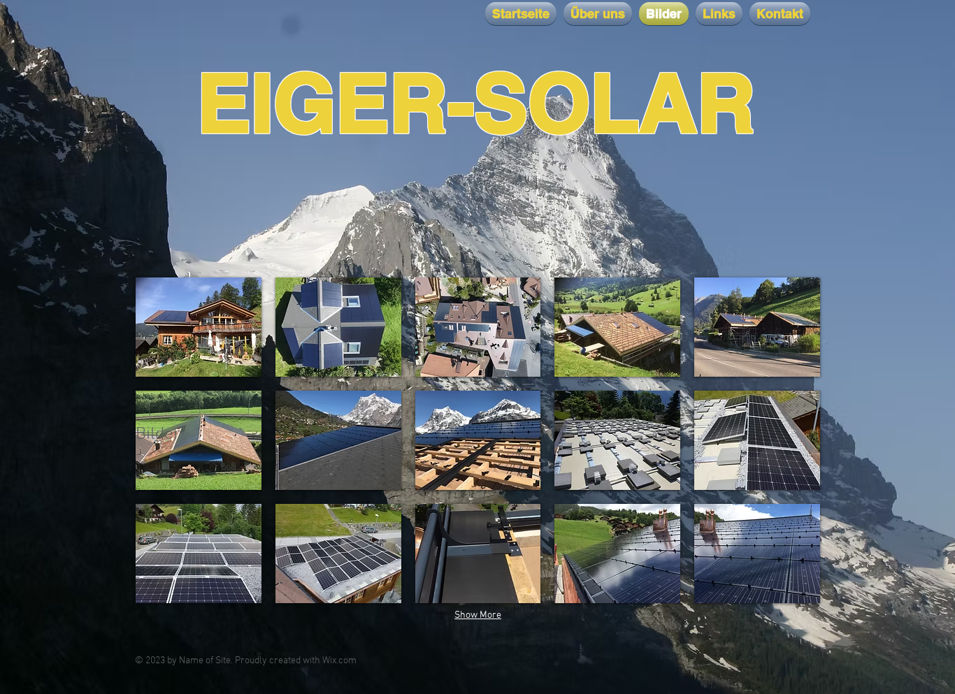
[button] (198, 327)
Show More (477, 615)
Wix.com (339, 661)
